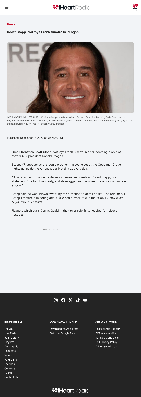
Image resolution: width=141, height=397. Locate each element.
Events (8, 372)
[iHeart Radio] (135, 7)
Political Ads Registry (108, 328)
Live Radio (10, 333)
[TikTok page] (78, 300)
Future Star (11, 359)
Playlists (9, 342)
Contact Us (11, 377)
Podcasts (10, 350)
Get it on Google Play (62, 333)
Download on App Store (64, 328)
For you (8, 328)
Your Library (11, 337)
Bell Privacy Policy (106, 342)
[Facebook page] (63, 300)
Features (9, 363)
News (11, 24)
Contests (9, 368)
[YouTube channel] (85, 300)
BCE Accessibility (105, 333)
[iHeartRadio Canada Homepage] (71, 7)
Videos (8, 355)
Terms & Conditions (107, 337)
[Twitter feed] (70, 300)
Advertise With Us (106, 346)
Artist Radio (11, 346)
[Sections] (6, 7)
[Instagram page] (56, 300)
